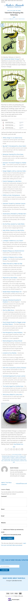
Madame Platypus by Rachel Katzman (13, 251)
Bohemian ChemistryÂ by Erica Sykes (13, 154)
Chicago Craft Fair (6, 457)
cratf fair (17, 457)
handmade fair (22, 457)
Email (3, 516)
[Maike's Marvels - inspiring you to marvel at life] (14, 5)
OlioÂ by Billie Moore (8, 310)
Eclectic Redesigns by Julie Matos (12, 181)
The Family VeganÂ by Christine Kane (13, 386)
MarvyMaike (22, 18)
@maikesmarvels (17, 580)
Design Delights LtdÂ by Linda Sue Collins (14, 171)
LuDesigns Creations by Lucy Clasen (13, 240)
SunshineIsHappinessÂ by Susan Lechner (14, 376)
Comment (4, 496)
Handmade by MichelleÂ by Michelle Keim (14, 213)
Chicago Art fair (22, 456)
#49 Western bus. (18, 444)
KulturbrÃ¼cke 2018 (21, 483)
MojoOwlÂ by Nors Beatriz (10, 277)
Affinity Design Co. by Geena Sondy (12, 137)
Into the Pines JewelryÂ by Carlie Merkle (13, 224)
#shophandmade (6, 456)
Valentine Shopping (15, 460)
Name (3, 509)
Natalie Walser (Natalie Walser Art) (12, 291)
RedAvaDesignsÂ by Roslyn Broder (12, 341)
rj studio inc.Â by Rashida (9, 353)
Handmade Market (6, 459)
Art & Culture (11, 10)
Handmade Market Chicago (11, 59)
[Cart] (26, 5)
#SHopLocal (13, 456)
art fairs (18, 10)
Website (3, 522)
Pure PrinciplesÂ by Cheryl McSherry (13, 332)
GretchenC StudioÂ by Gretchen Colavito (14, 203)
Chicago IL (12, 457)
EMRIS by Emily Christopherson (11, 195)
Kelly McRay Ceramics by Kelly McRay (13, 230)
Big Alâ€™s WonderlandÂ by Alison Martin (14, 146)
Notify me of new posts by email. (12, 534)
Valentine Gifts (7, 460)
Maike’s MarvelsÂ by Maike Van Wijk (12, 263)
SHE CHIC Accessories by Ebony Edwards (14, 367)
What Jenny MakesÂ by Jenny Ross (12, 394)
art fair (17, 456)
